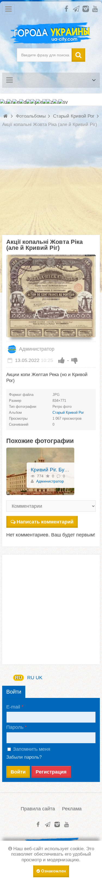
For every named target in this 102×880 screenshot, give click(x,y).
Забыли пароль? (24, 757)
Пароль (14, 727)
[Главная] (6, 116)
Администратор (36, 349)
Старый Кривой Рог (68, 412)
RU (18, 677)
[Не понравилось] (74, 360)
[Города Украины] (51, 33)
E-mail (13, 707)
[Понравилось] (61, 360)
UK (39, 677)
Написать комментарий (45, 522)
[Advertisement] (51, 184)
